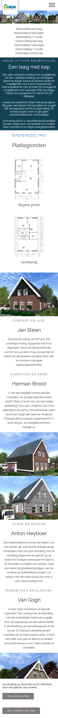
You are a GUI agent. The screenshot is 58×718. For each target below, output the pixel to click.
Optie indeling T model (29, 49)
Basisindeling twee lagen (29, 32)
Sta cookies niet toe (21, 710)
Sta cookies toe (18, 696)
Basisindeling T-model (29, 37)
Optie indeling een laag (29, 41)
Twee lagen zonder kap (29, 53)
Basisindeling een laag (29, 28)
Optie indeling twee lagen (29, 45)
